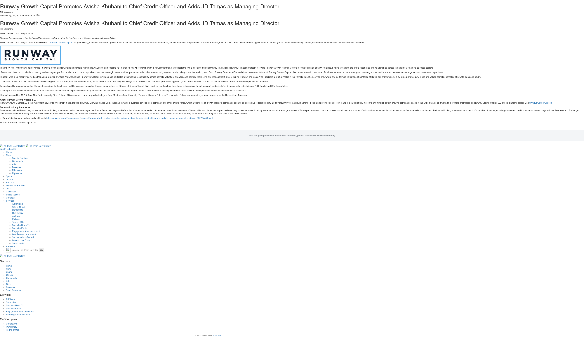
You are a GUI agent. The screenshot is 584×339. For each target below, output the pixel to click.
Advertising (17, 203)
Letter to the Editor (21, 240)
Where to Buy (18, 206)
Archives (16, 215)
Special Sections (20, 158)
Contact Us (17, 209)
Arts (14, 164)
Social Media (18, 243)
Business (16, 167)
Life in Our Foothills (15, 185)
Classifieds (11, 191)
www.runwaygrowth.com (541, 102)
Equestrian (17, 173)
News (8, 154)
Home (9, 151)
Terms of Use (18, 222)
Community (17, 161)
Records (10, 182)
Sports (9, 176)
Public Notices (13, 194)
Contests (10, 197)
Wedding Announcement (24, 234)
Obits (8, 188)
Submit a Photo (19, 228)
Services (10, 200)
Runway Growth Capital (61, 42)
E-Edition (10, 246)
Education (17, 170)
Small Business (13, 290)
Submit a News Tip (21, 225)
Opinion (10, 179)
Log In (3, 148)
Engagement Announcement (26, 231)
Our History (17, 212)
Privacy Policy (217, 335)
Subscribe (11, 148)
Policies (15, 218)
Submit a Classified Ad (23, 237)
